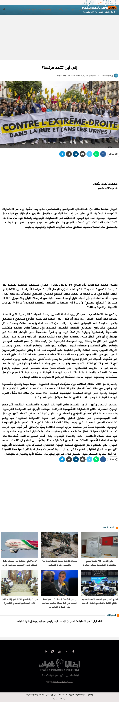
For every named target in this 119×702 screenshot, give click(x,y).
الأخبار (82, 9)
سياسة (99, 9)
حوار (73, 9)
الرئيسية (110, 9)
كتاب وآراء (63, 9)
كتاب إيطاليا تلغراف (47, 9)
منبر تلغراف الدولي (27, 9)
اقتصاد (91, 9)
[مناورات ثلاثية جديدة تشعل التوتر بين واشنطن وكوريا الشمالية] (59, 545)
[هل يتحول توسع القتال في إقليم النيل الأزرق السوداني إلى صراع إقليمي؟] (19, 583)
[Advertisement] (59, 38)
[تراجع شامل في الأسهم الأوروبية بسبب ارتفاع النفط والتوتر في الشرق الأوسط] (99, 583)
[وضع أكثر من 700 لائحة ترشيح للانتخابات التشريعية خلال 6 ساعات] (99, 545)
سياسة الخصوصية (59, 699)
